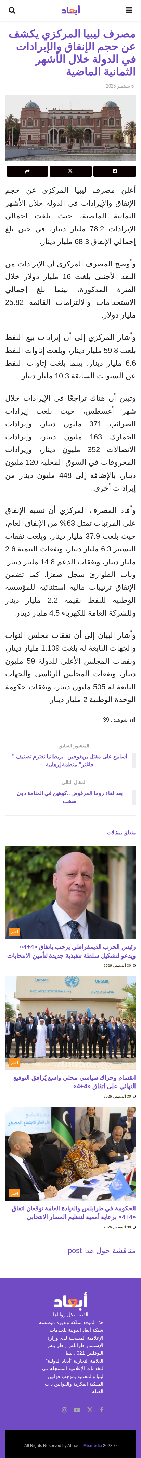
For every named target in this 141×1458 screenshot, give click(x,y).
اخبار (14, 932)
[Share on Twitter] (71, 171)
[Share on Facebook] (114, 171)
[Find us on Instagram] (64, 1410)
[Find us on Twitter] (90, 1410)
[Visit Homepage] (71, 10)
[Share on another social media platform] (27, 171)
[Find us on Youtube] (77, 1410)
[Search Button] (12, 10)
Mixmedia (92, 1445)
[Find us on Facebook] (101, 1410)
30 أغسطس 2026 (118, 965)
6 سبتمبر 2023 (120, 86)
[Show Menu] (129, 10)
